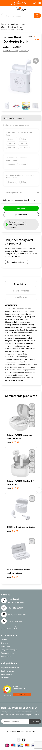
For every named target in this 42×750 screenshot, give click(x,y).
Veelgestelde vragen (9, 650)
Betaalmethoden (7, 653)
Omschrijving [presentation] (21, 284)
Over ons (4, 643)
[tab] (21, 284)
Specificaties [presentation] (21, 297)
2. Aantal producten (12, 192)
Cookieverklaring (7, 671)
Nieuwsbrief (5, 646)
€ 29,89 (13, 442)
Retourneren (6, 656)
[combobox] (17, 15)
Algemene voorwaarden (10, 667)
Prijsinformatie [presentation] (21, 290)
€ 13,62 (13, 488)
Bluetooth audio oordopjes (11, 27)
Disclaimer (5, 677)
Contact (4, 640)
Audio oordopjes (17, 24)
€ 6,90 (12, 530)
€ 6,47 (12, 576)
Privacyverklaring (7, 674)
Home (3, 24)
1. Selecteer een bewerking (16, 124)
